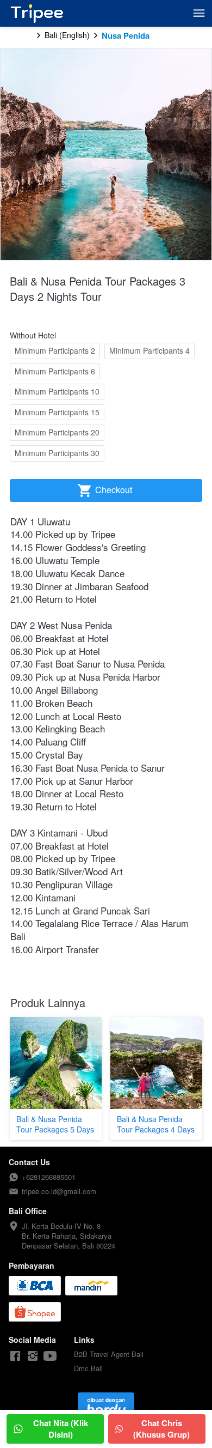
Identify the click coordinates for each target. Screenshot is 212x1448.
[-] (15, 1356)
